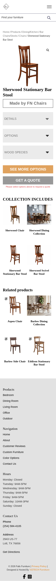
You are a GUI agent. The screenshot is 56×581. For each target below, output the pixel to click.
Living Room (10, 406)
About (6, 440)
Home (6, 32)
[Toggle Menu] (49, 6)
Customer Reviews (14, 446)
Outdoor (8, 418)
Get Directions (11, 551)
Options (11, 135)
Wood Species (16, 152)
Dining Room (10, 400)
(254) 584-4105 (12, 526)
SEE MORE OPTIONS (28, 169)
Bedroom (8, 395)
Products (15, 32)
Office (6, 412)
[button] (47, 50)
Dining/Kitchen (30, 32)
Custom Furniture (13, 452)
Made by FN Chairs (28, 103)
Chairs (22, 36)
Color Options (11, 457)
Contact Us (9, 463)
